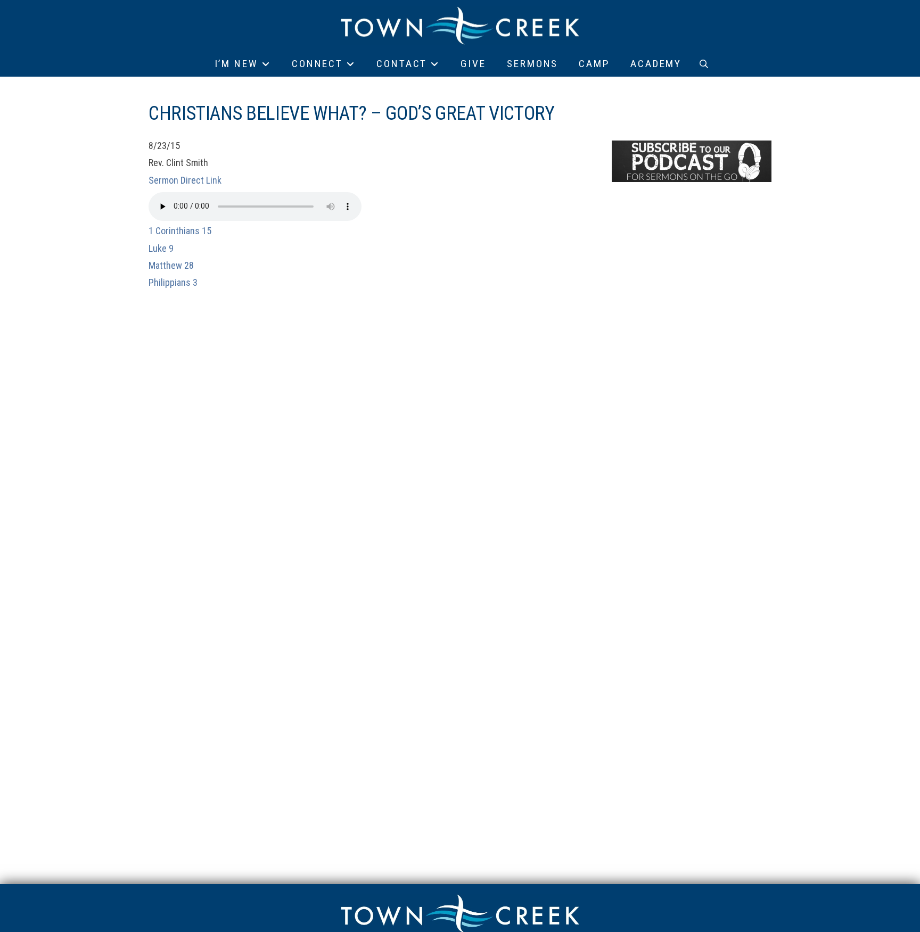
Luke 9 (161, 248)
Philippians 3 (173, 282)
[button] (704, 64)
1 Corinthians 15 (180, 230)
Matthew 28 (171, 265)
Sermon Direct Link (185, 180)
